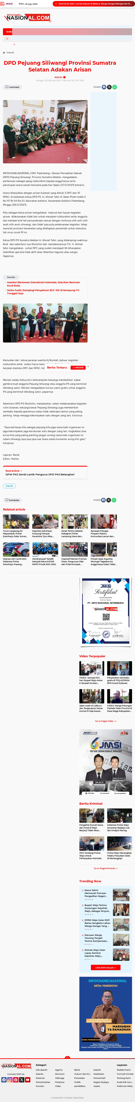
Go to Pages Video (104, 721)
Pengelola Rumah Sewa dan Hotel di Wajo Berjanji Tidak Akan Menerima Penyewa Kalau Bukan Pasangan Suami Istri (91, 828)
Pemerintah (99, 1078)
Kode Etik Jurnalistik (126, 1082)
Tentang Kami (124, 1078)
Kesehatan (99, 1074)
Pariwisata (79, 1078)
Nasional (40, 1078)
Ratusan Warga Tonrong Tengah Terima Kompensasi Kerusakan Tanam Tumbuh (96, 938)
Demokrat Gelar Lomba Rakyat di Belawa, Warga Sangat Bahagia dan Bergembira (95, 3)
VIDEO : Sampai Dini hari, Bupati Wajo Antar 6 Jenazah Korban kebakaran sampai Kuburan (91, 680)
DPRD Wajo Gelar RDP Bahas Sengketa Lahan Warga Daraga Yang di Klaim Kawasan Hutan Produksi (97, 923)
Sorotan (40, 1086)
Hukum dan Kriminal (84, 1074)
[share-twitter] (109, 87)
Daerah (9, 486)
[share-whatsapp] (114, 87)
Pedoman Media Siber (126, 1086)
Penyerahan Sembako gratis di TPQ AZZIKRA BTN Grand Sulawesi (118, 680)
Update (79, 367)
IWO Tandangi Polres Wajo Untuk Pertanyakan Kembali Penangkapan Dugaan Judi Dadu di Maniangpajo (90, 856)
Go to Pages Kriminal (104, 868)
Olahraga (59, 1078)
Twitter (23, 1083)
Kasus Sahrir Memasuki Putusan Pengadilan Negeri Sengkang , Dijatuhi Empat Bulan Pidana (96, 893)
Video (58, 1086)
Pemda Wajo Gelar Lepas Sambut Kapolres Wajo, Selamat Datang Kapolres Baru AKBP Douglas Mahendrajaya (97, 953)
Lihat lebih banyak (104, 967)
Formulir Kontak (125, 1074)
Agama (58, 1070)
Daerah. (40, 1074)
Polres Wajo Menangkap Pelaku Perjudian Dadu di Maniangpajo (119, 856)
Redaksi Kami (124, 1070)
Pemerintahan (43, 1082)
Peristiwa (59, 1082)
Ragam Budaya (101, 1082)
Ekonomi (59, 1074)
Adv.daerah (41, 1070)
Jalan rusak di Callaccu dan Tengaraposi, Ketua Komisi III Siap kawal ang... (91, 708)
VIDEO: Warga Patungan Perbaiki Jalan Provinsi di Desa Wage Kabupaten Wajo (119, 708)
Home (9, 3)
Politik (77, 1082)
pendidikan (79, 1086)
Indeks (10, 31)
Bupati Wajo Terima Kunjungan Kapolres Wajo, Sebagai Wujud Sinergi (96, 908)
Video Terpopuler (92, 656)
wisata (97, 1086)
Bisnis (77, 1070)
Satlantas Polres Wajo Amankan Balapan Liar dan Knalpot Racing (118, 828)
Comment (14, 87)
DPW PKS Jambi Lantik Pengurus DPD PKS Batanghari (40, 474)
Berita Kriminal (90, 804)
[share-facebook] (104, 87)
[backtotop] (67, 1059)
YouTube (30, 1083)
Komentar (14, 500)
